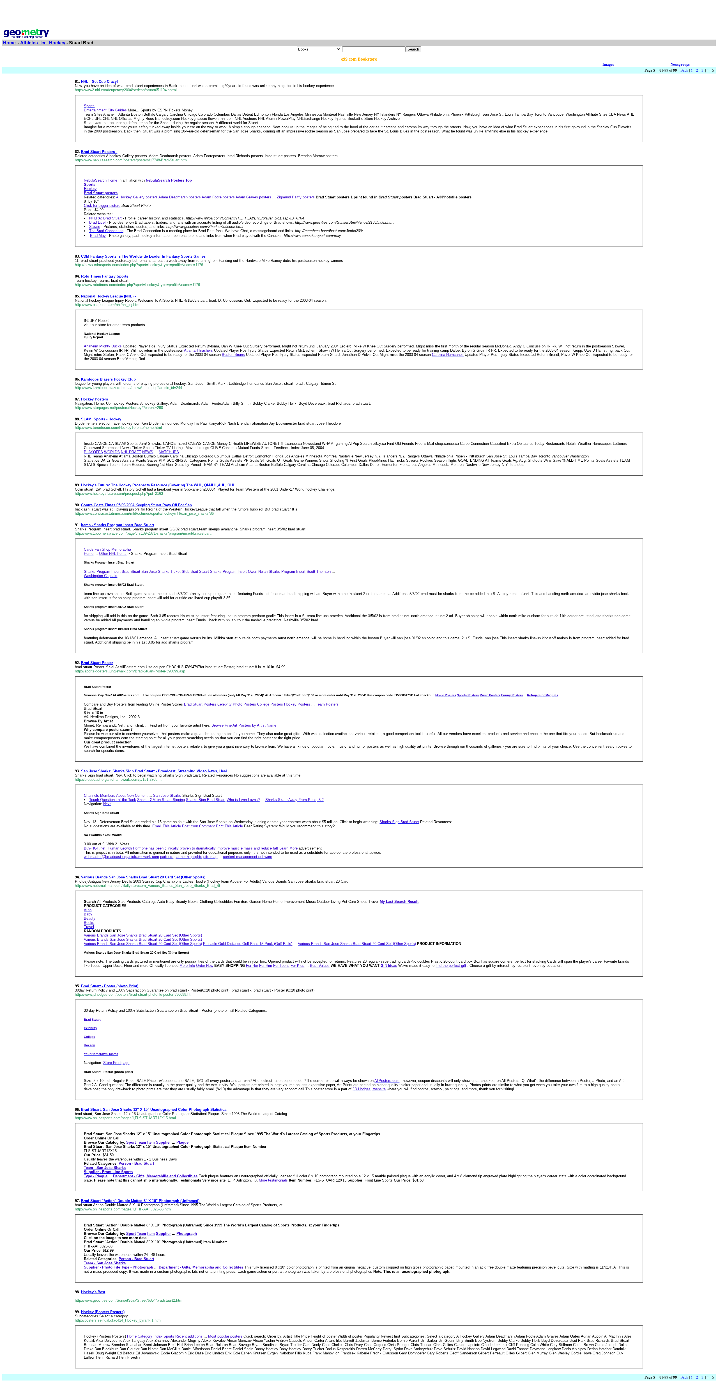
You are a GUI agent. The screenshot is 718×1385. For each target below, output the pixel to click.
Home (9, 42)
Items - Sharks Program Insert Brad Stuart (117, 525)
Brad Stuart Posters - (99, 152)
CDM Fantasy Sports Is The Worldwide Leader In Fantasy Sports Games (143, 256)
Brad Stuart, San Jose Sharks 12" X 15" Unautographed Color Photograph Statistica (153, 1109)
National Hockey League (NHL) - (108, 296)
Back (684, 70)
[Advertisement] (359, 15)
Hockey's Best (93, 1292)
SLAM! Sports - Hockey (101, 419)
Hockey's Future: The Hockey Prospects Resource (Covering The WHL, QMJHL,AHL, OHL (158, 485)
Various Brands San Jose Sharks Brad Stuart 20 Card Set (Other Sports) (143, 877)
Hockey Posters (94, 399)
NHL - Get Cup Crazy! (99, 81)
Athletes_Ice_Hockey (42, 42)
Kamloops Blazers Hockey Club (108, 379)
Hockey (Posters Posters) (103, 1312)
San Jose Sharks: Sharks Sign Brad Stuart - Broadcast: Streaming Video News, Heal (154, 771)
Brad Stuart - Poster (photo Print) (109, 986)
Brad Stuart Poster (97, 663)
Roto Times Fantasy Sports (104, 276)
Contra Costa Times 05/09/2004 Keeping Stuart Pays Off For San (136, 505)
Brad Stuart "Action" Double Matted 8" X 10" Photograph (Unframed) (140, 1201)
